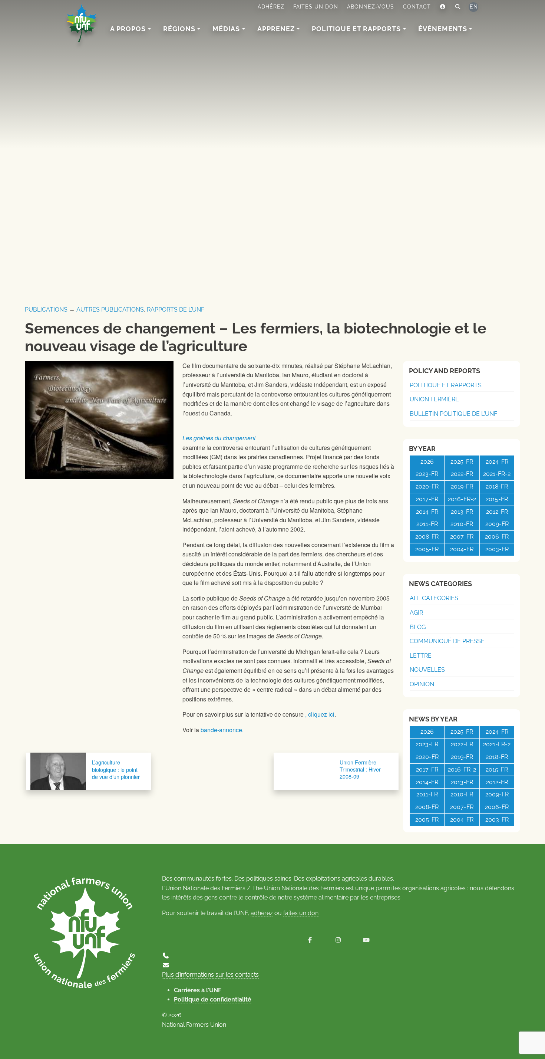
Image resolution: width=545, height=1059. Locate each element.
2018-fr (497, 486)
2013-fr (462, 511)
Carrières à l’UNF (197, 990)
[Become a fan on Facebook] (310, 940)
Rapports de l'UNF (175, 309)
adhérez (262, 913)
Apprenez (276, 29)
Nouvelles (427, 669)
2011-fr (427, 523)
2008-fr (427, 536)
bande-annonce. (221, 730)
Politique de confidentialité (212, 999)
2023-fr (427, 473)
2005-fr (427, 549)
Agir (416, 612)
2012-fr (497, 511)
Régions (179, 29)
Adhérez (271, 7)
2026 (427, 461)
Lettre (421, 655)
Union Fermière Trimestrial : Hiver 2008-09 (360, 769)
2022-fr (462, 473)
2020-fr (427, 486)
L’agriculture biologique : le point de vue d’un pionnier (116, 769)
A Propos (128, 29)
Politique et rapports (356, 29)
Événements (442, 29)
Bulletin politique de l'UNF (453, 413)
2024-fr (497, 461)
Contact (417, 7)
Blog (418, 627)
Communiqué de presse (447, 641)
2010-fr (461, 523)
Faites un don (315, 7)
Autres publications (110, 309)
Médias (226, 29)
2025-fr (461, 461)
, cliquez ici (319, 714)
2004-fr (461, 549)
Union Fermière (434, 399)
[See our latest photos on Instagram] (338, 940)
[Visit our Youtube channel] (366, 940)
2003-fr (497, 549)
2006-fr (497, 536)
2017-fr (427, 499)
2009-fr (497, 523)
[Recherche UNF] (458, 7)
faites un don (300, 913)
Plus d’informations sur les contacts (210, 974)
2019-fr (462, 486)
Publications (46, 309)
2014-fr (427, 511)
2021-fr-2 (497, 473)
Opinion (422, 684)
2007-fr (461, 536)
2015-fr (497, 499)
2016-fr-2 (462, 499)
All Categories (434, 598)
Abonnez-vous (370, 7)
